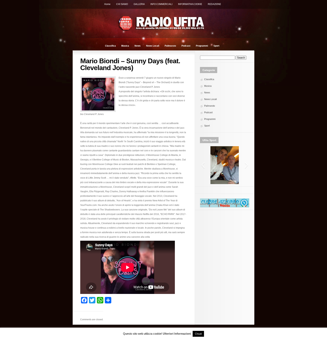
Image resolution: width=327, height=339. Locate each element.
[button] (203, 165)
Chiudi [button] (198, 333)
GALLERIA (139, 4)
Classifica (110, 46)
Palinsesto (170, 46)
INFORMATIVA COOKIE (190, 4)
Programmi (202, 46)
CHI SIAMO (122, 4)
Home (107, 4)
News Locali (152, 46)
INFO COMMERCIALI (161, 4)
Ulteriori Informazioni (177, 333)
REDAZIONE (214, 4)
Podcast (185, 46)
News (138, 46)
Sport (216, 46)
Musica (125, 46)
